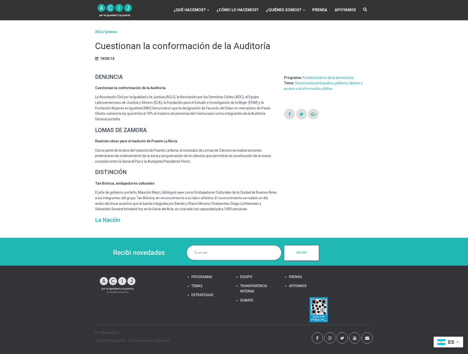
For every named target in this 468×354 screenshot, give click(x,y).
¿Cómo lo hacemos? (237, 10)
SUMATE (246, 300)
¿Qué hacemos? (190, 10)
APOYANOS (345, 10)
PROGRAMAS (201, 277)
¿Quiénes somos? (284, 10)
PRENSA (319, 10)
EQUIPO (246, 277)
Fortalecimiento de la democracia (328, 78)
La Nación (108, 220)
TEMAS (197, 286)
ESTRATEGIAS (202, 295)
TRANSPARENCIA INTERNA (253, 288)
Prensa (111, 32)
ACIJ (99, 32)
